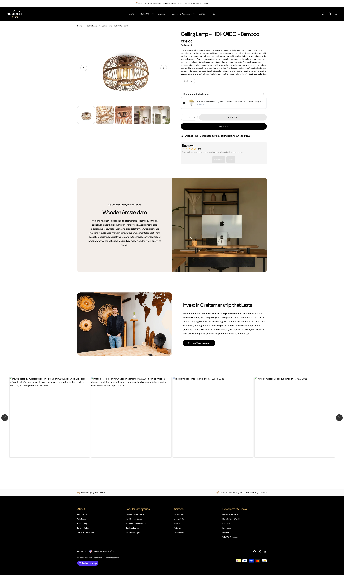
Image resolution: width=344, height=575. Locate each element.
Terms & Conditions (85, 532)
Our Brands (82, 514)
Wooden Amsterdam (93, 557)
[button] (50, 417)
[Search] (323, 14)
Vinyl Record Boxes (134, 519)
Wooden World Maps (135, 514)
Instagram (226, 523)
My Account (179, 514)
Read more (188, 81)
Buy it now (224, 126)
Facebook (226, 528)
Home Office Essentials (136, 523)
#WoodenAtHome (230, 514)
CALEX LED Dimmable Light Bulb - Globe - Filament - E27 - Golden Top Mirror (230, 101)
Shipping (178, 523)
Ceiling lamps (92, 26)
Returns (177, 528)
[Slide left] (83, 68)
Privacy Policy (83, 528)
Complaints (179, 532)
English (80, 551)
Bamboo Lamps (132, 528)
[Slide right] (163, 68)
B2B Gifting (82, 523)
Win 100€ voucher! (230, 537)
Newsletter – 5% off (231, 519)
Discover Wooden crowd (199, 343)
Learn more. (238, 152)
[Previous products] (258, 94)
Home (79, 26)
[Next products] (264, 94)
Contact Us (179, 519)
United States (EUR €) (102, 551)
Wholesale (81, 519)
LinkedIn (225, 532)
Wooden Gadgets (133, 532)
